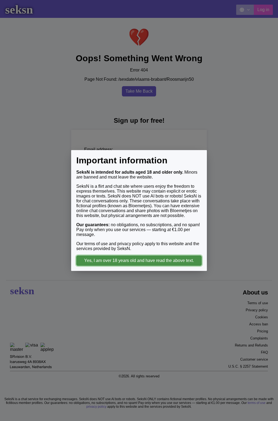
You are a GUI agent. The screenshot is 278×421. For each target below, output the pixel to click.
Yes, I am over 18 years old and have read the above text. (139, 260)
